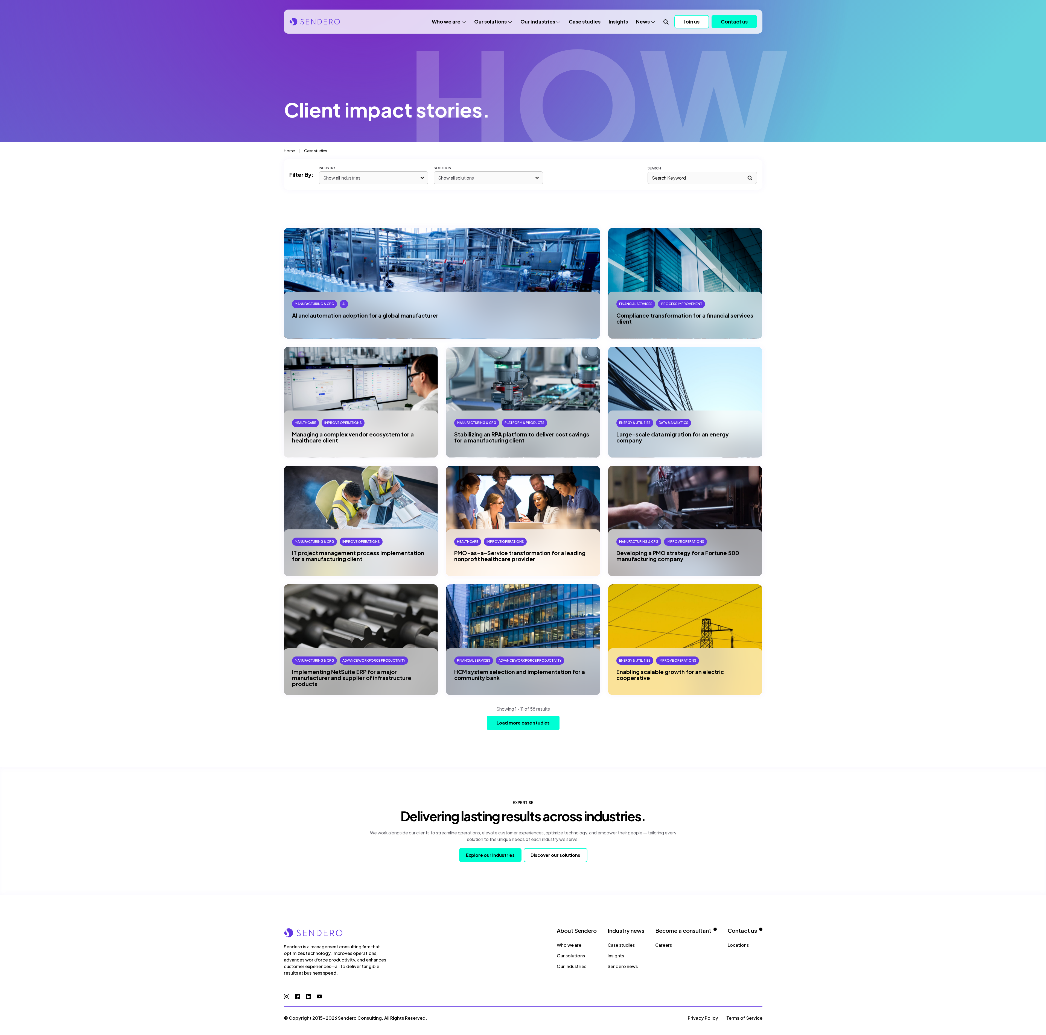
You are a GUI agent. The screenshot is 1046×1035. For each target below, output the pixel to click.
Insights (618, 22)
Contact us (734, 21)
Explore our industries (490, 855)
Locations (738, 945)
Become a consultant (683, 931)
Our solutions (490, 22)
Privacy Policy (703, 1018)
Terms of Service (744, 1018)
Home (289, 150)
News (643, 22)
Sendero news (623, 966)
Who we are (446, 22)
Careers (663, 945)
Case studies (585, 22)
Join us (692, 21)
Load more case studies (523, 723)
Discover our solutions (555, 855)
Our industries (537, 22)
